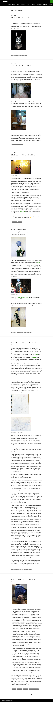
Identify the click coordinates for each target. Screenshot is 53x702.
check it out (33, 357)
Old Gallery (33, 4)
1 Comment (23, 20)
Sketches (30, 569)
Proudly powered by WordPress (7, 700)
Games (28, 4)
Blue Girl (14, 332)
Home (9, 4)
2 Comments (21, 67)
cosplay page (22, 211)
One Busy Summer (21, 65)
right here (39, 262)
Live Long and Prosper (23, 154)
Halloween (24, 55)
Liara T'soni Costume (27, 332)
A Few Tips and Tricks (23, 579)
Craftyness (20, 144)
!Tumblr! (45, 4)
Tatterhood (5, 1)
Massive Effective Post (24, 342)
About (13, 4)
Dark (19, 55)
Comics (17, 4)
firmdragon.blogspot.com (22, 297)
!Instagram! (39, 4)
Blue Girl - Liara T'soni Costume (18, 229)
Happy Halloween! (21, 17)
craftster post (21, 212)
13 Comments (23, 234)
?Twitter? (50, 4)
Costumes (23, 4)
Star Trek (20, 222)
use (37, 354)
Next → (32, 694)
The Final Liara (19, 232)
